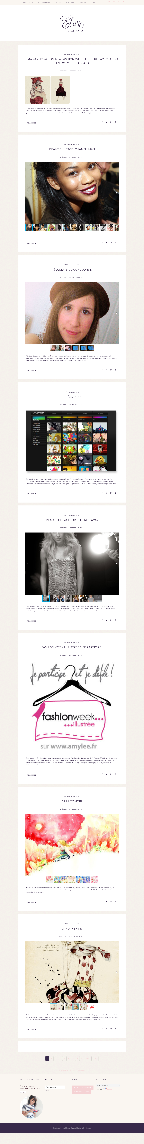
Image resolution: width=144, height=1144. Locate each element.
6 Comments (77, 71)
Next (88, 1058)
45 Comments (77, 936)
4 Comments (77, 277)
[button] (116, 193)
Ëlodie (64, 71)
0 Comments (77, 157)
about (83, 3)
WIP (87, 1092)
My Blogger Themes (69, 1128)
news (59, 3)
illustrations (45, 3)
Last (95, 1058)
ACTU (76, 1087)
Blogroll (70, 3)
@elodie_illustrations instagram (72, 1070)
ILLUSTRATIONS (86, 1087)
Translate (109, 1089)
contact (30, 1089)
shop (92, 3)
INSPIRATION (78, 1092)
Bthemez (88, 1128)
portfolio (28, 3)
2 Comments (77, 528)
